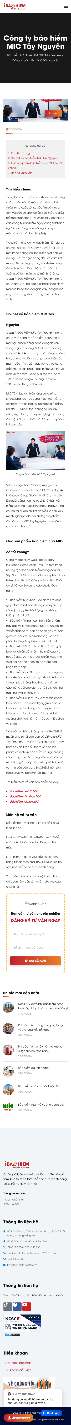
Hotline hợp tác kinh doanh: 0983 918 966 (32, 1252)
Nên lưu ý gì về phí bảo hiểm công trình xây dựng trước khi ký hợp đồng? (43, 1006)
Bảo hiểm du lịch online (33, 1068)
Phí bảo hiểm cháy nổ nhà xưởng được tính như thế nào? (40, 1048)
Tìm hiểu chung (19, 153)
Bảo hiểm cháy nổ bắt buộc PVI (39, 1086)
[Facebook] (17, 1306)
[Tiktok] (7, 1306)
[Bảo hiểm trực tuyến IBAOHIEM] (14, 6)
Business (56, 55)
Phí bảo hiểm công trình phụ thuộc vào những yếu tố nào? (41, 1027)
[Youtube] (26, 1306)
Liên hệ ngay (21, 1418)
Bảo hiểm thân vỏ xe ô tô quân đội (41, 1104)
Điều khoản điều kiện (17, 1370)
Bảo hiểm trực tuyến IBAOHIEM (27, 55)
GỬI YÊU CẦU (37, 961)
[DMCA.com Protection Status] (12, 1334)
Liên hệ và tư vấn (20, 172)
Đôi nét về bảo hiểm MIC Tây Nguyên (33, 158)
